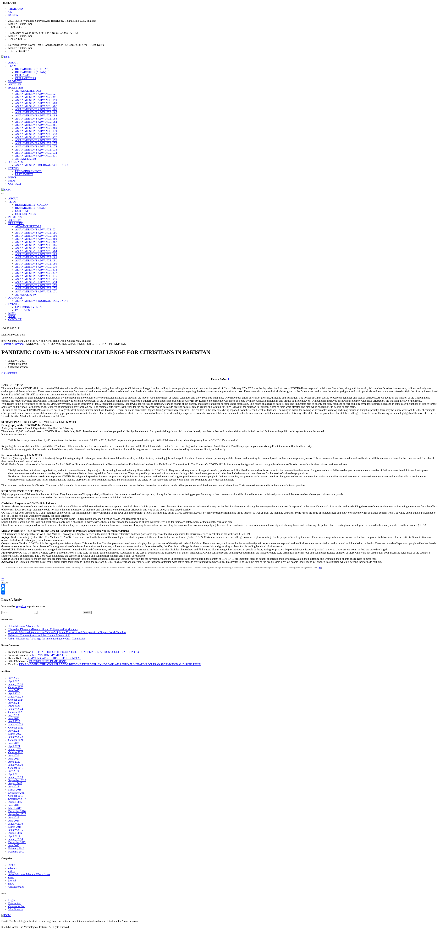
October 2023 (15, 712)
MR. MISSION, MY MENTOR (49, 655)
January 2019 (15, 777)
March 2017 (14, 808)
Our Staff (22, 75)
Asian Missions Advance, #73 (36, 149)
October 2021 (15, 739)
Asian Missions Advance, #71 (36, 155)
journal (12, 880)
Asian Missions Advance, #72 (36, 152)
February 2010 (16, 851)
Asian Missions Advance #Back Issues (29, 874)
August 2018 (15, 783)
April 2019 (14, 774)
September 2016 (17, 814)
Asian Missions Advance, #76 (36, 140)
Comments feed (16, 906)
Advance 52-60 (25, 158)
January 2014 (15, 839)
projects (15, 81)
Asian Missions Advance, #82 (36, 121)
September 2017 (17, 798)
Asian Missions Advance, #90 (36, 100)
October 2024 (15, 699)
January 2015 (15, 829)
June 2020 (13, 758)
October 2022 (15, 727)
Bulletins (16, 87)
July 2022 (13, 730)
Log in (11, 900)
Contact (14, 183)
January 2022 (15, 736)
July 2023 (13, 715)
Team (12, 65)
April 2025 (14, 693)
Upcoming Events (28, 171)
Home (4, 343)
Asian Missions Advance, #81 (36, 124)
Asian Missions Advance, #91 (36, 96)
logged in (21, 606)
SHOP (11, 180)
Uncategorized (16, 886)
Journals (15, 162)
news (11, 883)
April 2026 (14, 681)
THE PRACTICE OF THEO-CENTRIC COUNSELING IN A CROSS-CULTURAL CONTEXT (86, 651)
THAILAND (15, 8)
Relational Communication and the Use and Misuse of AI (39, 635)
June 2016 (13, 820)
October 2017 (15, 795)
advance (12, 868)
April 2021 (14, 746)
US (10, 11)
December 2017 (17, 792)
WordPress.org (16, 909)
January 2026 (15, 684)
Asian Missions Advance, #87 (36, 106)
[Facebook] (220, 586)
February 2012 (16, 848)
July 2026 (13, 677)
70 (2, 579)
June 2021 (13, 743)
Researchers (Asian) (30, 72)
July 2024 (13, 702)
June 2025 (13, 690)
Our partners (25, 78)
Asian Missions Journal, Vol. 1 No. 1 (41, 165)
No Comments (9, 372)
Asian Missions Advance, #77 (36, 137)
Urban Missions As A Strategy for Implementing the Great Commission (46, 638)
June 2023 (13, 718)
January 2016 (15, 823)
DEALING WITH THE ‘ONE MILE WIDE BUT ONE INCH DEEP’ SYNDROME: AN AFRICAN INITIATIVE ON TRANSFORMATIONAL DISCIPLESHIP (110, 664)
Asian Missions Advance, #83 (36, 118)
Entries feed (14, 903)
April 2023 (14, 721)
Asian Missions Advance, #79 (36, 131)
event (11, 877)
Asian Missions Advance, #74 (36, 146)
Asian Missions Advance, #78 (36, 134)
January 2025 (15, 696)
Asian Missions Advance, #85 (36, 112)
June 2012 (13, 845)
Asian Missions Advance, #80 (36, 127)
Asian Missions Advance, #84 (36, 115)
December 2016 (17, 811)
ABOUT (13, 62)
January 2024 (15, 708)
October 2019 (15, 767)
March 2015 (14, 826)
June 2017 (13, 805)
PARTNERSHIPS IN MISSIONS (48, 661)
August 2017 (15, 801)
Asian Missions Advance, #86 (36, 109)
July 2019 (13, 770)
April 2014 (14, 836)
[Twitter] (220, 589)
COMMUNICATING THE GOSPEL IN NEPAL (53, 658)
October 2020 (15, 752)
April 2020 (14, 761)
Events (13, 168)
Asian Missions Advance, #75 (36, 143)
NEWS (12, 177)
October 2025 (15, 687)
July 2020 (13, 755)
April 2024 (14, 705)
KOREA (13, 14)
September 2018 (17, 780)
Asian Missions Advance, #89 (36, 103)
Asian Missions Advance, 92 (35, 93)
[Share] (220, 593)
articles (14, 84)
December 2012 (17, 842)
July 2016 (13, 817)
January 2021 (15, 749)
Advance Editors (28, 90)
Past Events (24, 174)
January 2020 (15, 764)
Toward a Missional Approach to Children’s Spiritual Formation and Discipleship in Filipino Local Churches (67, 632)
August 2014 (15, 832)
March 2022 (14, 733)
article (11, 871)
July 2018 (13, 786)
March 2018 (14, 789)
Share (4, 582)
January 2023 (15, 724)
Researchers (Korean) (32, 69)
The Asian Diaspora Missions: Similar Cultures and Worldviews (43, 629)
